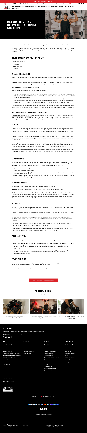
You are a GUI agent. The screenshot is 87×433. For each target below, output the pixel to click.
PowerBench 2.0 (18, 192)
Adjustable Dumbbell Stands (9, 349)
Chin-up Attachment (64, 196)
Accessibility (46, 344)
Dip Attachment (55, 196)
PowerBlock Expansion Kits (8, 346)
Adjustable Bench (18, 66)
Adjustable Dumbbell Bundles (9, 357)
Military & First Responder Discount (51, 357)
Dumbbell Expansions (29, 6)
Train (61, 3)
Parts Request (47, 359)
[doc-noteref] (52, 1)
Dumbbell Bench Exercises (29, 351)
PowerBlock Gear (27, 353)
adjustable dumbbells (25, 90)
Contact (46, 346)
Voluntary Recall (68, 359)
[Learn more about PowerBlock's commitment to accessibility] (43, 409)
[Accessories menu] (18, 8)
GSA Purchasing (68, 351)
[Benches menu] (73, 6)
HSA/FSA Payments (48, 353)
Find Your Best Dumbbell (24, 3)
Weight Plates (17, 64)
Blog (24, 344)
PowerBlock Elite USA (17, 115)
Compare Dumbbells (7, 359)
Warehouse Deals (6, 364)
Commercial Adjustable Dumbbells (10, 362)
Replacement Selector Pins (50, 368)
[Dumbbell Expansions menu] (35, 6)
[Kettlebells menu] (66, 6)
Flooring (16, 68)
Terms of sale (49, 414)
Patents (66, 355)
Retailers (47, 3)
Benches (69, 6)
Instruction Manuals (48, 355)
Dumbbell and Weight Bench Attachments (12, 355)
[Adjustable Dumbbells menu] (23, 6)
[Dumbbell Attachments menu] (49, 6)
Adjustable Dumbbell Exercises (30, 349)
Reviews (52, 3)
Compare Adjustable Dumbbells (37, 3)
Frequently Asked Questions (50, 351)
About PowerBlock (69, 344)
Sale (70, 3)
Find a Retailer (68, 349)
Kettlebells (61, 6)
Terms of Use (37, 414)
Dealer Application (69, 346)
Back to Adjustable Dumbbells (44, 280)
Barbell (16, 63)
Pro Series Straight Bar (65, 136)
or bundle (37, 196)
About (57, 3)
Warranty (67, 362)
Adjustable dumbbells (19, 61)
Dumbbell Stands (54, 6)
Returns (46, 364)
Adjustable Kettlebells (7, 351)
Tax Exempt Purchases (49, 370)
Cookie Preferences (48, 349)
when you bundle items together (22, 253)
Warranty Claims (47, 372)
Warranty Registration (49, 375)
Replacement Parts (48, 366)
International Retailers (69, 353)
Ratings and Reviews (69, 357)
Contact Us (65, 3)
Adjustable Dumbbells (17, 6)
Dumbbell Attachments (43, 6)
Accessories (14, 8)
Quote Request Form (48, 362)
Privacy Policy (43, 414)
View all (43, 294)
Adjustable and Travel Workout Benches (11, 353)
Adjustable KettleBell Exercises (30, 346)
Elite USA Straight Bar (52, 136)
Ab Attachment (15, 197)
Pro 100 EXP (28, 115)
